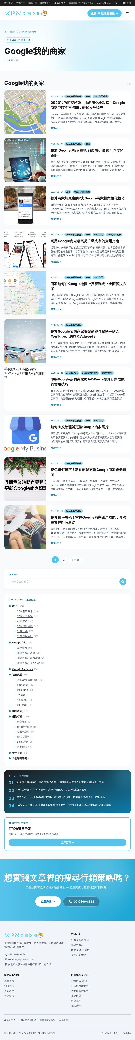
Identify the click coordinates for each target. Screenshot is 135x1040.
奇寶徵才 (20, 3)
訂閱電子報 (45, 3)
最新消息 (9, 990)
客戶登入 (61, 3)
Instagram (23, 689)
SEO (15, 605)
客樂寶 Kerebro (79, 990)
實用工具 (17, 752)
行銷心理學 (23, 736)
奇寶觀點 (22, 721)
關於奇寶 (8, 3)
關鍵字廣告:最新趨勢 (29, 657)
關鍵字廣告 (77, 944)
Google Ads (19, 642)
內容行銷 (22, 746)
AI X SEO (22, 621)
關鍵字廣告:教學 (26, 652)
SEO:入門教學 (25, 616)
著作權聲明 (64, 1020)
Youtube (22, 699)
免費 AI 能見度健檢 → (104, 13)
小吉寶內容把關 (79, 985)
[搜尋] (122, 581)
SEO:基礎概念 (25, 611)
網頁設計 (17, 710)
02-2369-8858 (84, 901)
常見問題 (9, 995)
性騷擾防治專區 (47, 1020)
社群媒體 (17, 674)
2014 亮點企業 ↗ (27, 1020)
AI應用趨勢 (23, 731)
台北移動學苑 (20, 758)
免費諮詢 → (48, 901)
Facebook (23, 684)
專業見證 (9, 981)
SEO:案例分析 (25, 636)
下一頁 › (76, 559)
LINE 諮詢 (126, 3)
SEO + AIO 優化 (80, 940)
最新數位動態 (25, 726)
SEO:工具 (22, 631)
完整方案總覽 (78, 954)
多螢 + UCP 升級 (80, 949)
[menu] (127, 13)
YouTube (126, 1033)
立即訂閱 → (67, 842)
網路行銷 (17, 716)
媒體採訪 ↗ (9, 1020)
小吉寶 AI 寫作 (79, 981)
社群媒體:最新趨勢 (27, 679)
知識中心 (14, 31)
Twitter (21, 694)
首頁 (6, 31)
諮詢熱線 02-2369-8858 (81, 3)
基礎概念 (22, 647)
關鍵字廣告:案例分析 (29, 662)
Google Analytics (22, 669)
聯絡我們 (32, 3)
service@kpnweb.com (107, 3)
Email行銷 (23, 741)
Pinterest (22, 704)
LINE (116, 1033)
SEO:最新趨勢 (25, 626)
